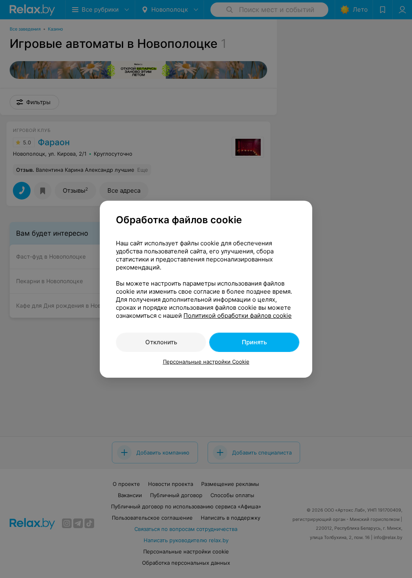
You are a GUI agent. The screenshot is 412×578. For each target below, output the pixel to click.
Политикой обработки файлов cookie (237, 315)
